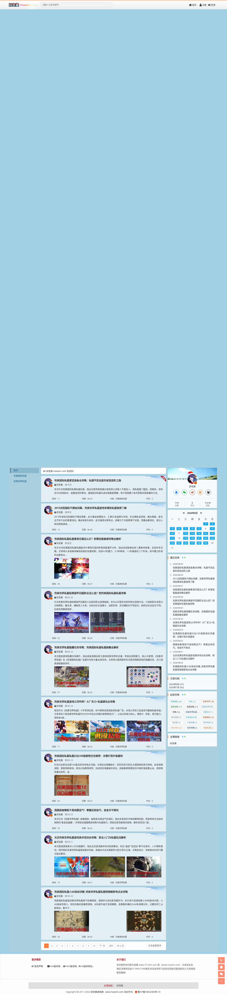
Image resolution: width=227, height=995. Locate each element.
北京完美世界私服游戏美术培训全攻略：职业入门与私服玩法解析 (90, 837)
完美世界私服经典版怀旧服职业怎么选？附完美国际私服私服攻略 (90, 593)
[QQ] (176, 492)
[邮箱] (200, 492)
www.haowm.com (114, 991)
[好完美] (48, 482)
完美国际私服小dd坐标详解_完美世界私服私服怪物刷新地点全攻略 (91, 891)
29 (205, 542)
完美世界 (208, 701)
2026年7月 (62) (176, 687)
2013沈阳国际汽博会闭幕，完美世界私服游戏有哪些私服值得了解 (90, 508)
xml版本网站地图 (58, 966)
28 (199, 542)
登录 (213, 4)
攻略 (176, 712)
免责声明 (38, 966)
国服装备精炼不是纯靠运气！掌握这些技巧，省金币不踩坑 (86, 810)
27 (192, 542)
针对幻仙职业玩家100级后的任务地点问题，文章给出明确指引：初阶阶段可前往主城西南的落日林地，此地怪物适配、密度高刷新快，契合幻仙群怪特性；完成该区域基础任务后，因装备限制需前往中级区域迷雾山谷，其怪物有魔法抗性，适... (108, 768)
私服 (192, 701)
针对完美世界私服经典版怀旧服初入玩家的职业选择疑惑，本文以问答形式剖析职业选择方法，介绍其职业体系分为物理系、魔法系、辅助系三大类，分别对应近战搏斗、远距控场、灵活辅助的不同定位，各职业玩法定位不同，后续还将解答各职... (108, 605)
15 (205, 533)
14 (199, 533)
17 (172, 538)
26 (185, 542)
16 (212, 533)
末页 (111, 945)
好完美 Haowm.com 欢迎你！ (60, 471)
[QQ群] (208, 492)
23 (212, 538)
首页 (194, 4)
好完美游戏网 (97, 991)
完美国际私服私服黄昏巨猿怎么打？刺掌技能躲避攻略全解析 (87, 539)
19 (185, 538)
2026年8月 (192, 512)
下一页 (102, 945)
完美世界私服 (20, 481)
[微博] (192, 492)
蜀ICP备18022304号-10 (149, 991)
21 (199, 538)
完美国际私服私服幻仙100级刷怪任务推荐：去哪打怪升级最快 (88, 756)
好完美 (59, 484)
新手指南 (208, 722)
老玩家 (176, 722)
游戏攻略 (176, 706)
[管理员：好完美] (192, 478)
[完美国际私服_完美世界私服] (22, 4)
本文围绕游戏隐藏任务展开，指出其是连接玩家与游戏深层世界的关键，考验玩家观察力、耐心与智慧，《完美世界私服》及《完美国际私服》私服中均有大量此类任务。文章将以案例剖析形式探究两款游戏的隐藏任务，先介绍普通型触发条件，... (108, 660)
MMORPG (176, 728)
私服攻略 (192, 706)
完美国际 (176, 701)
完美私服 (208, 728)
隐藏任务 (208, 712)
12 (185, 533)
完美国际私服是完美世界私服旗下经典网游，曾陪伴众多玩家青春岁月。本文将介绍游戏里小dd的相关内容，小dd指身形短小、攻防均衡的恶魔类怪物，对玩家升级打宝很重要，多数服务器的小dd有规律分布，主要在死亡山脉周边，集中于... (108, 904)
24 (172, 542)
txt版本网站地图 (89, 966)
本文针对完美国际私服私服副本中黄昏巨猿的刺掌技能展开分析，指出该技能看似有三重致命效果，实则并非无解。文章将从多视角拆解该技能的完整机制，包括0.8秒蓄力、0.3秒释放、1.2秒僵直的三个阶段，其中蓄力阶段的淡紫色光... (108, 551)
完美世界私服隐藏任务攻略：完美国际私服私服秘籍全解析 (86, 647)
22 (205, 538)
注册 (204, 4)
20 (192, 538)
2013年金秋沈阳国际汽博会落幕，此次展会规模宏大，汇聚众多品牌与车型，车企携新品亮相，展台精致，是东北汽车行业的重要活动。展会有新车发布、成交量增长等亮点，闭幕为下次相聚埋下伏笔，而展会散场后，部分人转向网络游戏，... (108, 520)
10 (94, 945)
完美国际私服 (20, 475)
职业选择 (176, 717)
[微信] (184, 492)
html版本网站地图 (74, 966)
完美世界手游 (209, 706)
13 (192, 533)
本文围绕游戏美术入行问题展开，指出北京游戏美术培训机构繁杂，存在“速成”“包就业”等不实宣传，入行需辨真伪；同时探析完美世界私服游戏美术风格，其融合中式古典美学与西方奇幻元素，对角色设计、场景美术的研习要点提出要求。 (108, 850)
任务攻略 (192, 728)
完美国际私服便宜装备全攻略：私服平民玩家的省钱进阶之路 (87, 480)
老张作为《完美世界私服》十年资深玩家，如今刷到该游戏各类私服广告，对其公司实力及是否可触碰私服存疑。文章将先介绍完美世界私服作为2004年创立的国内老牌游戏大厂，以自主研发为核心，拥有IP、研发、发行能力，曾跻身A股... (108, 714)
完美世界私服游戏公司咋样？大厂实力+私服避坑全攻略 (84, 701)
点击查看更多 (154, 945)
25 (179, 542)
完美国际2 (208, 717)
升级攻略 (192, 722)
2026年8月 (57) (176, 684)
